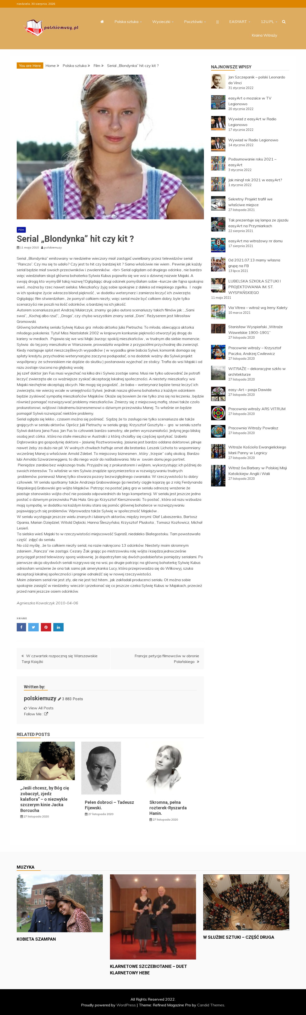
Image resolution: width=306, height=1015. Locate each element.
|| (217, 21)
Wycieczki (161, 21)
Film (21, 230)
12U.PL (267, 21)
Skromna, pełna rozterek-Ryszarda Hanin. (168, 808)
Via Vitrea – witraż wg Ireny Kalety (258, 307)
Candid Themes (210, 1005)
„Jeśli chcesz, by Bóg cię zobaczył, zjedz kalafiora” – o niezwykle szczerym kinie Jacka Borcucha (44, 799)
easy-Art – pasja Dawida (249, 389)
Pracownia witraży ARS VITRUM (256, 408)
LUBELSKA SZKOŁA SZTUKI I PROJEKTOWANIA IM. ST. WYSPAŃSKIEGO (254, 287)
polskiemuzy (40, 698)
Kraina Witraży (264, 35)
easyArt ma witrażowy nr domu (255, 240)
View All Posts (41, 708)
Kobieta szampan (36, 939)
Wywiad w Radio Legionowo (253, 140)
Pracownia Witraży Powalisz (253, 427)
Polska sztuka (126, 21)
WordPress (126, 1005)
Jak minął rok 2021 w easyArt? (255, 179)
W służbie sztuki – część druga (238, 937)
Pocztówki (193, 21)
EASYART (238, 21)
